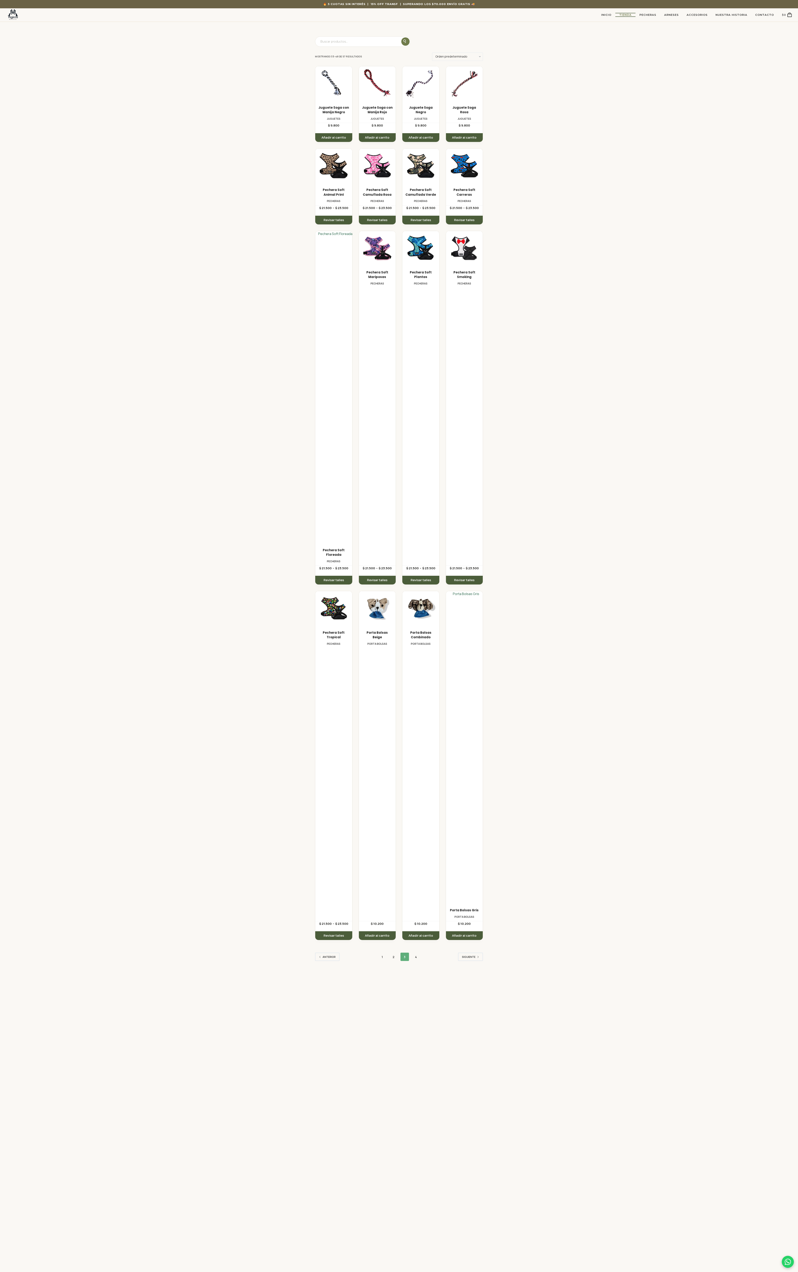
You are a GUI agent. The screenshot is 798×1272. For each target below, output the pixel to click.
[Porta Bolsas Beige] (377, 608)
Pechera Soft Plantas (421, 274)
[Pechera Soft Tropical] (333, 608)
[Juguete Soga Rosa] (464, 83)
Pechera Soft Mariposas (377, 274)
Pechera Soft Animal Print (334, 192)
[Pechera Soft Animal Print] (333, 165)
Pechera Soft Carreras (464, 192)
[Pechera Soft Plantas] (420, 248)
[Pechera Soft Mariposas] (377, 248)
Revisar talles (334, 220)
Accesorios (697, 14)
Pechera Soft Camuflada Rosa (377, 192)
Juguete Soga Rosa (464, 109)
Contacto (764, 14)
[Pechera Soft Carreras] (464, 165)
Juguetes (333, 119)
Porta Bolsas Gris (464, 910)
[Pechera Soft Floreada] (333, 387)
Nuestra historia (731, 14)
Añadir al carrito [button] (333, 137)
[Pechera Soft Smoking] (464, 248)
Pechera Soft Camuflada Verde (420, 192)
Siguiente (468, 957)
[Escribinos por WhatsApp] (788, 1262)
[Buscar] (405, 41)
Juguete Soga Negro (421, 109)
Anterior (329, 957)
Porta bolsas (377, 644)
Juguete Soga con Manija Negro (333, 109)
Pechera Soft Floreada (334, 552)
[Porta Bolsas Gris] (464, 747)
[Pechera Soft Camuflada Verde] (420, 165)
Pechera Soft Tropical (334, 635)
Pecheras (647, 14)
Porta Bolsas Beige (377, 635)
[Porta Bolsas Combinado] (420, 608)
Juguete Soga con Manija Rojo (377, 109)
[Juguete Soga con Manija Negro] (333, 83)
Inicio (606, 14)
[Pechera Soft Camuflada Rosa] (377, 165)
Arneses (671, 14)
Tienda (625, 14)
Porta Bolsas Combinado (420, 635)
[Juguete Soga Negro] (420, 83)
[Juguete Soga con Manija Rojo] (377, 83)
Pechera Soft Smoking (464, 274)
